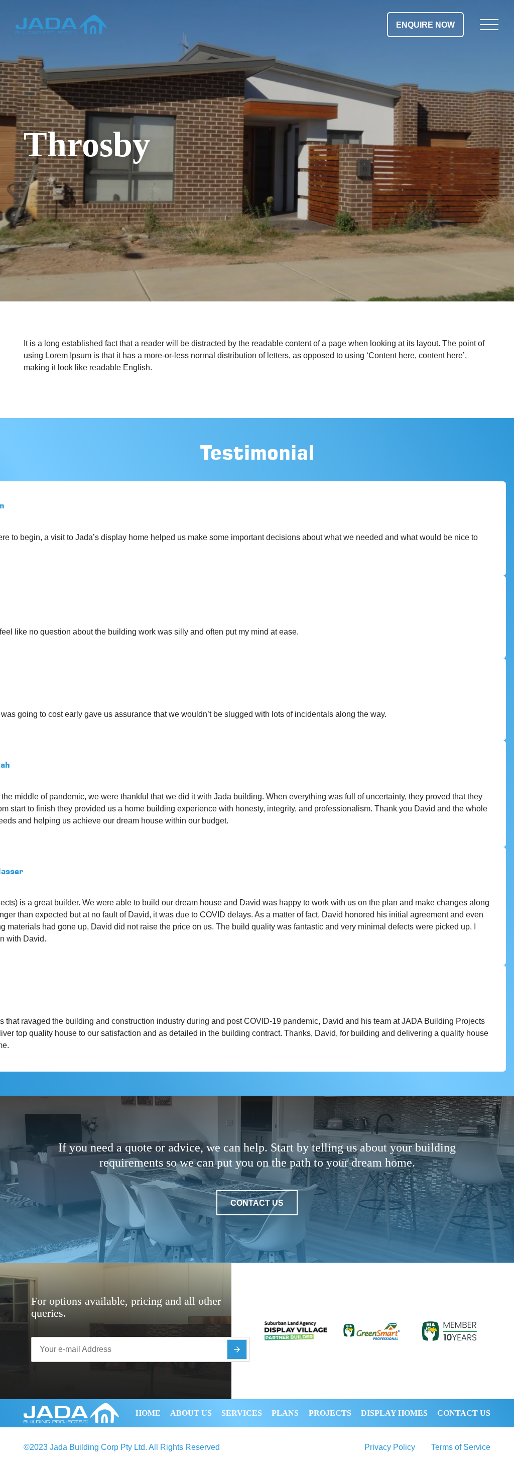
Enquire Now (425, 25)
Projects (330, 1413)
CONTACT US (257, 1203)
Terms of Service (460, 1447)
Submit (237, 1349)
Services (241, 1413)
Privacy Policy (389, 1447)
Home (148, 1413)
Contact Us (463, 1413)
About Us (191, 1413)
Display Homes (394, 1413)
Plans (285, 1413)
